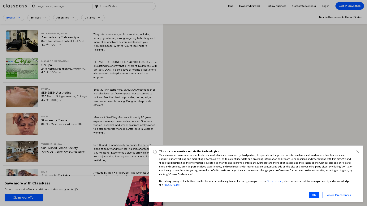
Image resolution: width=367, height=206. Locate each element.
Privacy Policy (171, 185)
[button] (357, 151)
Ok (314, 195)
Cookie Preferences (338, 195)
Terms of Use (274, 181)
